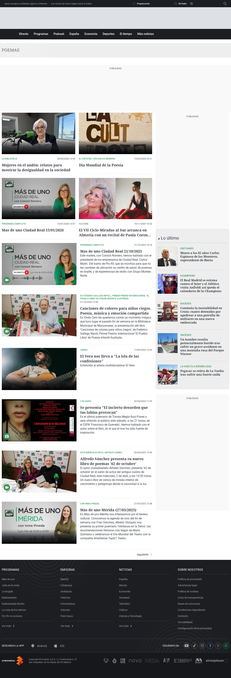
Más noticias (145, 34)
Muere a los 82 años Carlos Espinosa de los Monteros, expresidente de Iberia (199, 256)
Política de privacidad (190, 579)
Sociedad (124, 597)
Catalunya (66, 585)
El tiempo (126, 34)
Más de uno (8, 579)
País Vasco (66, 616)
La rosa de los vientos (14, 609)
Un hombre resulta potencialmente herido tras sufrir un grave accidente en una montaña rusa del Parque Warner (202, 346)
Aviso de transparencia (190, 597)
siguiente (142, 554)
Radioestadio (9, 597)
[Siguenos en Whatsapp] (226, 646)
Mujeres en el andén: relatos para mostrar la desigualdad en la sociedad (36, 167)
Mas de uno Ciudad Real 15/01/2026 (33, 230)
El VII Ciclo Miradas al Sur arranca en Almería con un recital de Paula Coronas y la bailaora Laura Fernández (115, 235)
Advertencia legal (187, 585)
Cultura (123, 609)
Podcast (59, 34)
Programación (143, 4)
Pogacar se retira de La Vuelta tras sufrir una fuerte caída (202, 372)
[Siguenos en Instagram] (202, 646)
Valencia (65, 597)
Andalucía (66, 591)
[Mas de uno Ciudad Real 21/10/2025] (39, 264)
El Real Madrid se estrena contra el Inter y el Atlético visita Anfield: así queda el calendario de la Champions (200, 285)
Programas (41, 34)
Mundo (123, 585)
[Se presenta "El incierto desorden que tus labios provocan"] (39, 420)
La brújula (7, 591)
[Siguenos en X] (218, 646)
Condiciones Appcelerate (191, 609)
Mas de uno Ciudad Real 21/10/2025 (111, 251)
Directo (23, 34)
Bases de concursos (189, 603)
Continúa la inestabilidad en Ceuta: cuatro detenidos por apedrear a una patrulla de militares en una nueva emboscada (201, 315)
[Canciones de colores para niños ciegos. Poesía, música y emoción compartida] (39, 315)
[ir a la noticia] (168, 256)
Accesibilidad (185, 622)
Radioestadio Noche (13, 603)
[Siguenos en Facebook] (210, 646)
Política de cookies (188, 591)
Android (41, 646)
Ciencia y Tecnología (130, 616)
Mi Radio (183, 4)
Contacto (183, 616)
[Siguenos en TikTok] (194, 646)
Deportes (108, 34)
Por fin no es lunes (12, 616)
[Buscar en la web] (225, 3)
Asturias (65, 609)
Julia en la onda (10, 585)
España (74, 34)
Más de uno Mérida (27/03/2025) (108, 509)
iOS (61, 646)
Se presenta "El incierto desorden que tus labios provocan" (114, 410)
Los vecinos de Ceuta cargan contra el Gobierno (72, 4)
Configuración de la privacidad (195, 628)
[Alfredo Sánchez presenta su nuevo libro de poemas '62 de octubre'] (39, 472)
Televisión (124, 603)
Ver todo (6, 626)
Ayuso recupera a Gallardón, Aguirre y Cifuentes (26, 4)
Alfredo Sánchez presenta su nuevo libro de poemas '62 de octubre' (111, 461)
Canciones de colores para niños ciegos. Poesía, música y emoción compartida (115, 311)
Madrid (64, 579)
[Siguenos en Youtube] (186, 646)
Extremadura (67, 603)
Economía (90, 34)
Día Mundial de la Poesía (101, 165)
